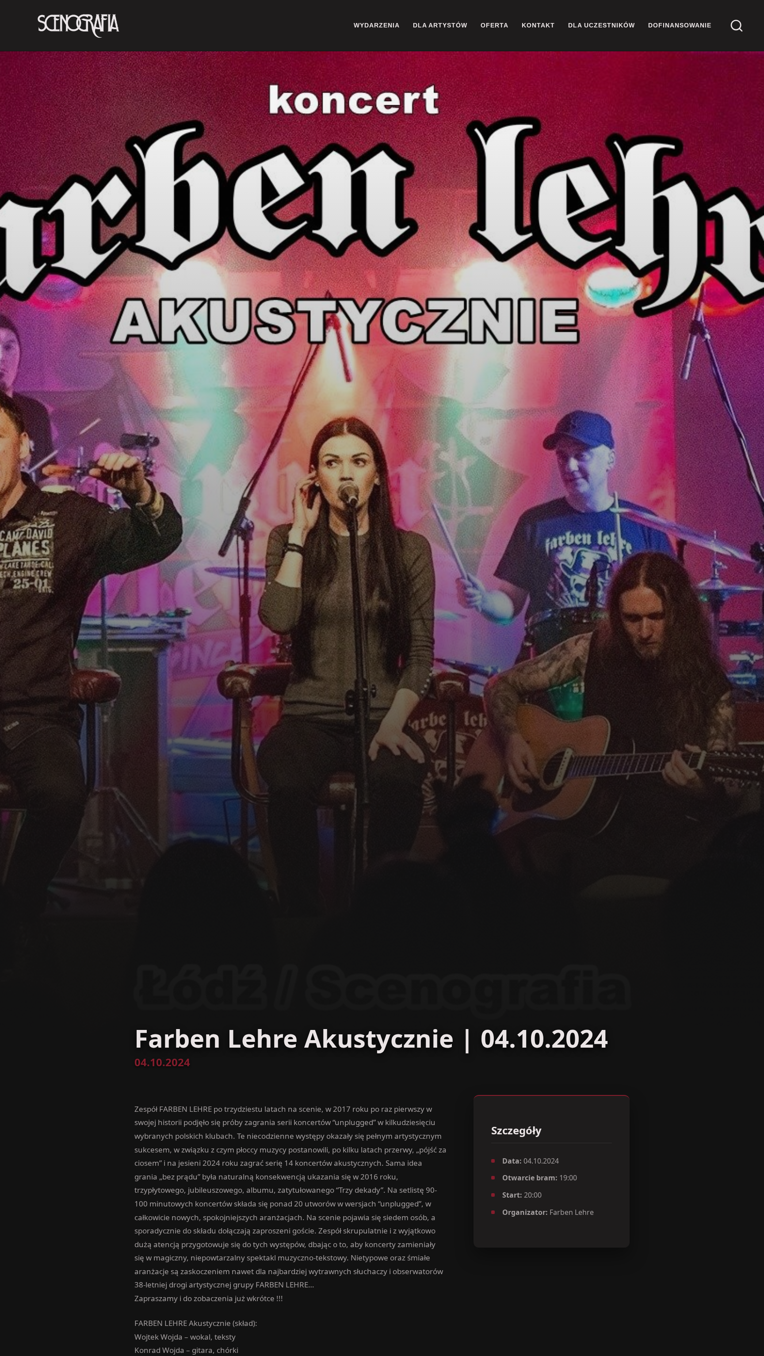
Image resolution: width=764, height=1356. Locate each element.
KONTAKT (538, 25)
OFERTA (494, 25)
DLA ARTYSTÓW (440, 25)
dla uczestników (601, 25)
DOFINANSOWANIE (679, 25)
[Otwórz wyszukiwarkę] (736, 25)
